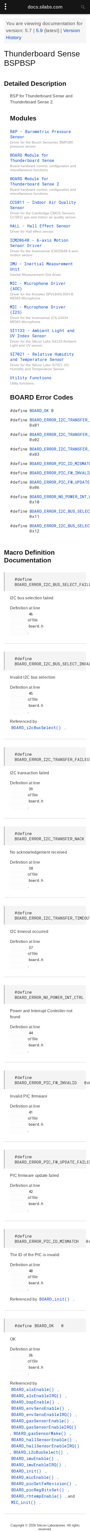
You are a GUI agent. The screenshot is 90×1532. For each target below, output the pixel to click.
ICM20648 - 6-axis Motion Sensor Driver (39, 242)
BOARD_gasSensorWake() (41, 1433)
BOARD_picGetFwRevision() (42, 1483)
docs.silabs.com (45, 7)
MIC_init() (24, 1502)
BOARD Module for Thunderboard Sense (32, 157)
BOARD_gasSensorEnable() (41, 1420)
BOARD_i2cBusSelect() (37, 727)
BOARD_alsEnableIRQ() (37, 1395)
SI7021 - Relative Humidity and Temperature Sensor (42, 356)
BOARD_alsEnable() (33, 1389)
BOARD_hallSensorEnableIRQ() (45, 1445)
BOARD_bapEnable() (34, 1402)
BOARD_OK (40, 410)
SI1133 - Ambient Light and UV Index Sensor (42, 333)
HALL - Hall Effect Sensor (40, 225)
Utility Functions (30, 377)
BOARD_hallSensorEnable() (42, 1439)
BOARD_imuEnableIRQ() (37, 1464)
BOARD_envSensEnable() (39, 1408)
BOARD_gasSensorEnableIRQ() (43, 1427)
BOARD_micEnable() (33, 1477)
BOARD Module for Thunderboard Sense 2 (34, 181)
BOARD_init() (55, 1299)
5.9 (40, 30)
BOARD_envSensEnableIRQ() (42, 1414)
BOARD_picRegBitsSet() (39, 1489)
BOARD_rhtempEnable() (37, 1496)
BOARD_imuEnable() (33, 1458)
